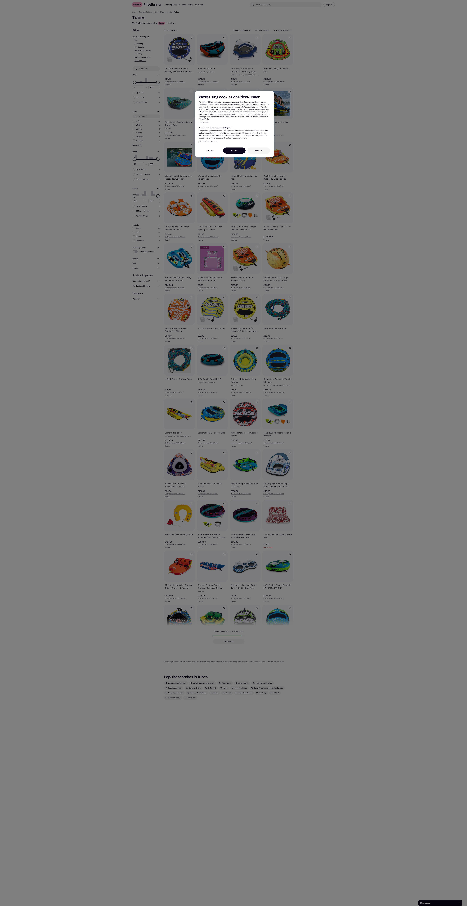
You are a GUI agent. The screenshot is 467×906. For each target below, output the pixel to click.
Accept (234, 150)
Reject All (259, 150)
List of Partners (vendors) (208, 141)
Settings (209, 150)
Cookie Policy (204, 122)
